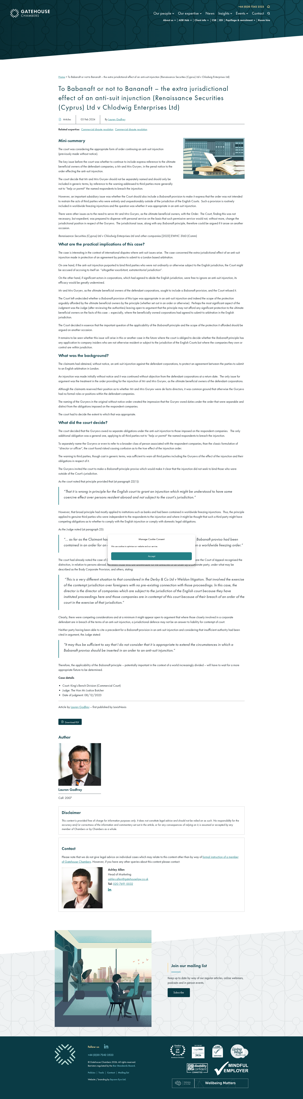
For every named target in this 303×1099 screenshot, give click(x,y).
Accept (151, 556)
